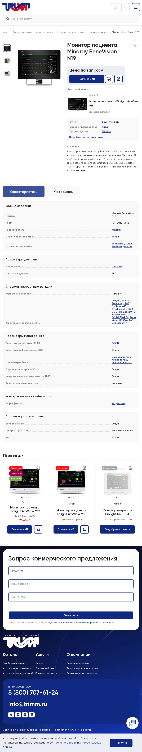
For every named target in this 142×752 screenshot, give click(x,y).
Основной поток (122, 362)
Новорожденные (122, 246)
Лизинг (39, 663)
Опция (115, 300)
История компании (78, 663)
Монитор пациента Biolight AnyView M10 (71, 512)
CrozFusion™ (119, 309)
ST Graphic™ (126, 320)
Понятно (121, 742)
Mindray (106, 131)
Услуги (42, 654)
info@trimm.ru (27, 704)
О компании (78, 654)
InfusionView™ (119, 314)
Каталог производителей (18, 673)
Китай (105, 126)
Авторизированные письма (83, 668)
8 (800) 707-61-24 (33, 692)
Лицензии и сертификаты (82, 673)
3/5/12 (115, 343)
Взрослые (117, 243)
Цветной (117, 266)
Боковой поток (121, 357)
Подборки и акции (14, 663)
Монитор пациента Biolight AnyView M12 (25, 509)
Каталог (11, 654)
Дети (129, 243)
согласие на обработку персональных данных (85, 622)
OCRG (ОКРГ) (120, 317)
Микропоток (119, 359)
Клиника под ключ (46, 673)
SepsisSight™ (119, 322)
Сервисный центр (46, 668)
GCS (114, 311)
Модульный (118, 403)
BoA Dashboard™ (120, 305)
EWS (130, 309)
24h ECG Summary (122, 302)
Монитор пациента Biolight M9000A (117, 512)
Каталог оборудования (17, 668)
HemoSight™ (126, 311)
